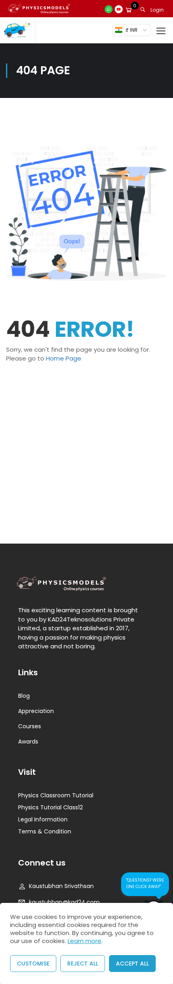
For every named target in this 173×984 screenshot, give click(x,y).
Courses (29, 726)
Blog (24, 696)
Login (157, 9)
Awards (28, 741)
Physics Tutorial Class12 (50, 807)
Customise (33, 964)
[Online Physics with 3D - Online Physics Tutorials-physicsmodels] (17, 30)
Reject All (82, 964)
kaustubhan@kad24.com (64, 902)
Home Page (63, 358)
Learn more (84, 941)
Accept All (132, 964)
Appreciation (36, 711)
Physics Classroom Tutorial (55, 795)
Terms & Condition (44, 831)
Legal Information (43, 819)
